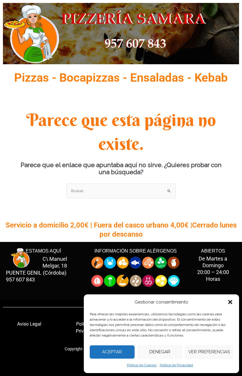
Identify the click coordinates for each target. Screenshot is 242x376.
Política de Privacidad (176, 365)
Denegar (159, 351)
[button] (230, 302)
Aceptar (112, 351)
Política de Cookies (142, 365)
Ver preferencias (209, 351)
